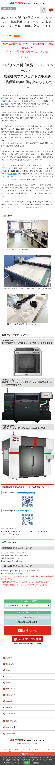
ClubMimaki (10, 734)
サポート (9, 683)
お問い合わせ (10, 695)
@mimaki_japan (23, 511)
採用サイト (10, 727)
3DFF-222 (6, 101)
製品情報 (9, 658)
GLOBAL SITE (8, 9)
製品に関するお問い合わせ (13, 573)
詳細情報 (36, 763)
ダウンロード (10, 689)
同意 (26, 763)
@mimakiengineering (26, 493)
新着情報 (9, 701)
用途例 (8, 670)
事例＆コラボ (10, 664)
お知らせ (17, 35)
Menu (51, 12)
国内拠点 (9, 707)
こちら (31, 57)
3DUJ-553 (6, 168)
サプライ (9, 676)
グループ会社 (10, 714)
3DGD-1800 (12, 174)
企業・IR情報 (10, 721)
